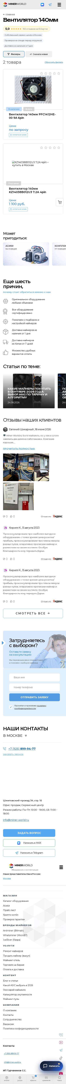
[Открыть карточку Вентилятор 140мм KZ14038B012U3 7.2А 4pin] (33, 164)
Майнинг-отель (11, 960)
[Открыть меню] (59, 4)
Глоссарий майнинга (14, 989)
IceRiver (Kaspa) (11, 939)
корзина (33, 1080)
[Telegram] (50, 4)
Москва (7, 878)
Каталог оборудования (16, 901)
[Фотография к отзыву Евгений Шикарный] (10, 453)
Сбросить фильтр (54, 62)
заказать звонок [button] (13, 754)
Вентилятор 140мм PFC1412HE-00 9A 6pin (32, 116)
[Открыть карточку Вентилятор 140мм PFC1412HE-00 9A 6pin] (33, 89)
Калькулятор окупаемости (17, 994)
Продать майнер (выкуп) (16, 955)
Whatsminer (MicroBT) (15, 935)
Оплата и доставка (13, 969)
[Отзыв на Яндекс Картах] (58, 516)
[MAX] (42, 4)
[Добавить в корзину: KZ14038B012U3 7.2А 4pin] (60, 202)
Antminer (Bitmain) (13, 930)
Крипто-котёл (10, 914)
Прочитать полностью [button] (19, 449)
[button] (6, 1079)
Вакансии (8, 1024)
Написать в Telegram (31, 852)
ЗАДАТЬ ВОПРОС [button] (29, 833)
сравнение (46, 1080)
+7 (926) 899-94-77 (11, 1053)
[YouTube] (61, 1042)
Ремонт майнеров (13, 951)
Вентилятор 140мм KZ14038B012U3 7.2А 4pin (27, 190)
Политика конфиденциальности (21, 1028)
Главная (10, 14)
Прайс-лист (9, 910)
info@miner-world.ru (16, 820)
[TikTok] (60, 1058)
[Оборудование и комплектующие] (21, 866)
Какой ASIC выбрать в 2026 (18, 985)
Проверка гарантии (14, 919)
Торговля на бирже (13, 965)
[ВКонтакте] (61, 1034)
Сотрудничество (12, 1019)
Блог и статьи (10, 980)
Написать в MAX (32, 842)
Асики (6, 905)
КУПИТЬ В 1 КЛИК (20, 135)
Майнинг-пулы (11, 999)
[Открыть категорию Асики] (26, 254)
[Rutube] (61, 1074)
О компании (9, 1010)
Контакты (8, 1015)
